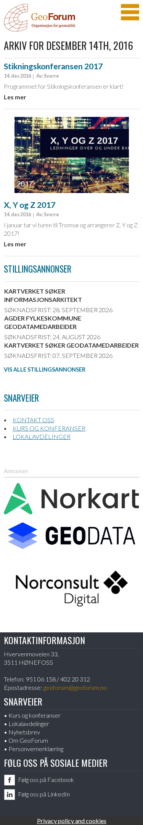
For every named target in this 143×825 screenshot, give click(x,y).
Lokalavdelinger (42, 436)
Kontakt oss (33, 419)
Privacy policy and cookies (71, 820)
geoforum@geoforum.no (75, 687)
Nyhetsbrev (24, 732)
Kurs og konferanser (49, 428)
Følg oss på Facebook (46, 779)
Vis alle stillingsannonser (44, 369)
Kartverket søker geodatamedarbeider (71, 345)
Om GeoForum (28, 740)
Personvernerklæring (35, 748)
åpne (130, 12)
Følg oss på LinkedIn (44, 794)
